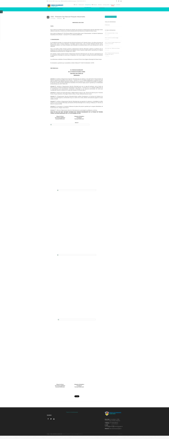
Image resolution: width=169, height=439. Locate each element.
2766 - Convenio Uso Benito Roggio (111, 37)
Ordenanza (107, 24)
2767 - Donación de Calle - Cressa (111, 33)
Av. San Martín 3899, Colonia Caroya (53, 1)
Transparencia (88, 4)
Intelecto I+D (80, 433)
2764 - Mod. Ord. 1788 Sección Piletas (112, 48)
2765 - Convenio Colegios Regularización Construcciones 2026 (113, 43)
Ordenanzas (102, 7)
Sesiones (100, 4)
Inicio (76, 4)
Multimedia (112, 4)
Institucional (81, 4)
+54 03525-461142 (82, 1)
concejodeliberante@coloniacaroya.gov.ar (69, 1)
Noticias (95, 4)
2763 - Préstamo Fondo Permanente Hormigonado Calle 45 (112, 53)
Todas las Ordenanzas (111, 16)
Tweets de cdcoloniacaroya (72, 412)
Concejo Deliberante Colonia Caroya (69, 433)
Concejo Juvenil (106, 4)
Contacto (118, 4)
